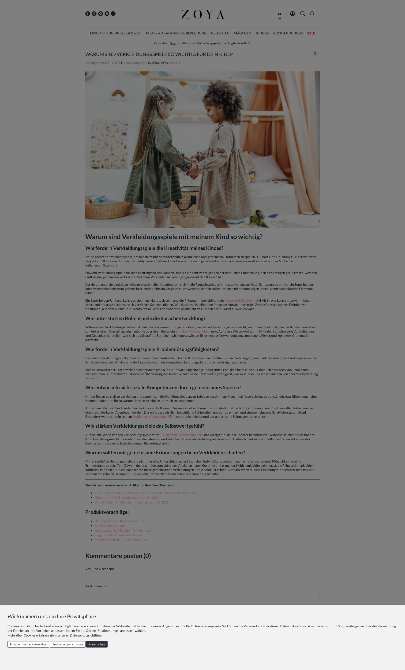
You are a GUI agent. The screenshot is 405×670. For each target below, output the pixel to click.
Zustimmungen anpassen (67, 644)
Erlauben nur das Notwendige (28, 644)
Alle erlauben (97, 644)
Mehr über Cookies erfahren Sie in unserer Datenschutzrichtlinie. (55, 635)
